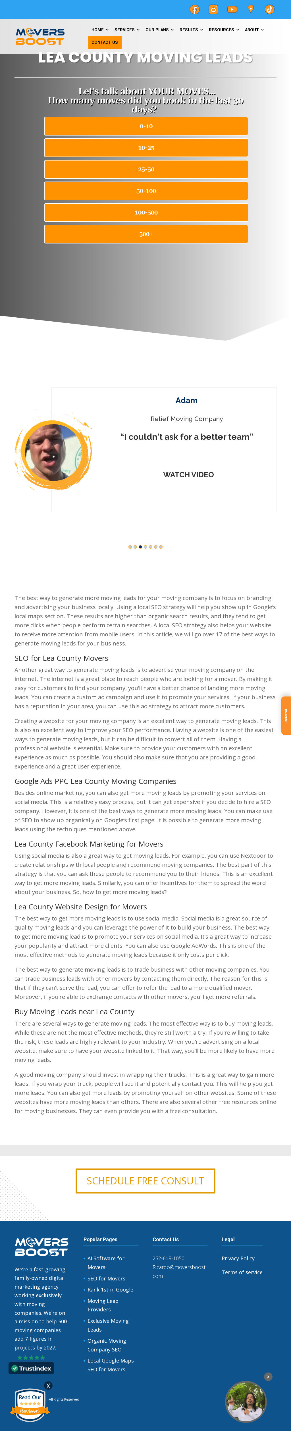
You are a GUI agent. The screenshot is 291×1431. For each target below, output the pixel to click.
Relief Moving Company (155, 418)
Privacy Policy (238, 1258)
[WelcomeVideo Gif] (246, 1402)
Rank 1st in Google (110, 1289)
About (252, 30)
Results (189, 30)
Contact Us (105, 42)
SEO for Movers (106, 1278)
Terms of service (242, 1272)
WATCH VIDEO (156, 474)
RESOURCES (221, 30)
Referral (286, 715)
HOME (98, 30)
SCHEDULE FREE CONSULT (145, 1180)
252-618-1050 (168, 1258)
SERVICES (125, 30)
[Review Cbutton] (30, 1405)
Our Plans (157, 30)
